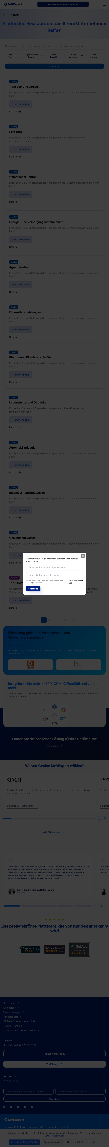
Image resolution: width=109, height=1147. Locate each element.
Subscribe (33, 588)
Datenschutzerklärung (76, 581)
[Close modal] (83, 556)
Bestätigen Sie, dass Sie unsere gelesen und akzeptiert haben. (56, 581)
